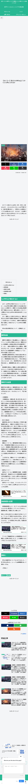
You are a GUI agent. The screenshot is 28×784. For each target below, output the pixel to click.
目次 (7, 282)
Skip (17, 781)
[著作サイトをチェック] (7, 625)
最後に (5, 293)
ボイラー (4, 575)
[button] (22, 168)
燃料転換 (6, 287)
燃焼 (9, 575)
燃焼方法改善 (7, 289)
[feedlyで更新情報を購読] (20, 625)
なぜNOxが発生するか (9, 285)
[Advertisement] (14, 33)
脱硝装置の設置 (7, 291)
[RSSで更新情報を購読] (14, 629)
